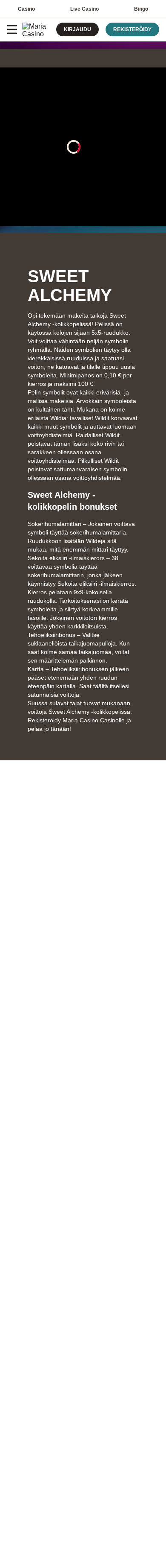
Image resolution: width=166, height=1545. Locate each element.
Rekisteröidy (132, 29)
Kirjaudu (77, 29)
